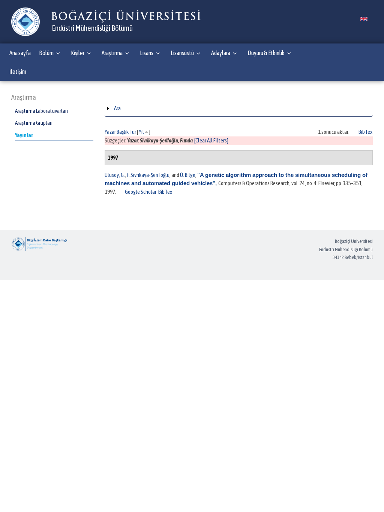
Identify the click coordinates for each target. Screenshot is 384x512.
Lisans (146, 52)
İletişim (17, 71)
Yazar (110, 132)
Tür (132, 132)
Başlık (123, 132)
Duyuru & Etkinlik (266, 52)
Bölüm (46, 52)
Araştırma (112, 52)
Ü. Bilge (187, 175)
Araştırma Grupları (33, 123)
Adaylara (220, 52)
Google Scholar (140, 192)
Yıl (141, 132)
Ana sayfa (20, 52)
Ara (117, 108)
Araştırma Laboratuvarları (41, 111)
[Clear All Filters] (211, 140)
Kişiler (77, 52)
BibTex (365, 132)
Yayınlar (24, 135)
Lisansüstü (182, 52)
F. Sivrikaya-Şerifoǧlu (148, 175)
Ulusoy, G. (115, 175)
